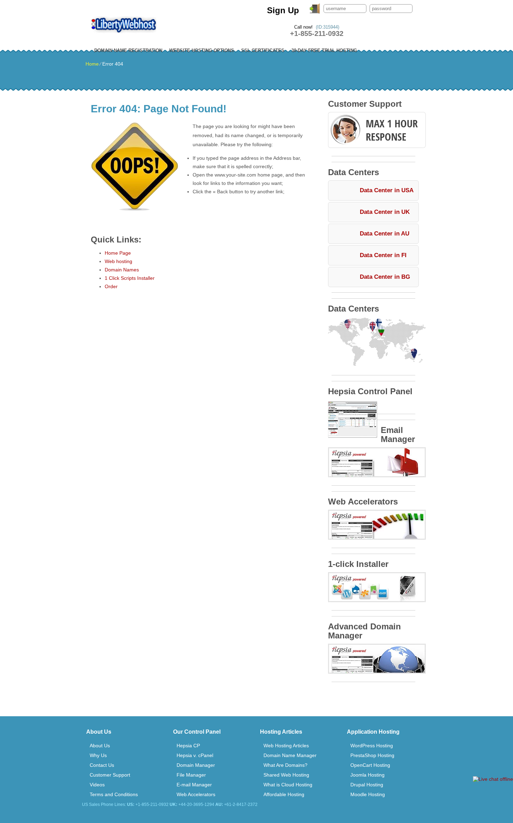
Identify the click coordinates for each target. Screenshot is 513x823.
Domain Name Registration (128, 50)
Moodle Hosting (367, 794)
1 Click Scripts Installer (130, 278)
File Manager (191, 775)
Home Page (118, 253)
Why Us (98, 755)
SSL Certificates (262, 50)
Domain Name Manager (290, 755)
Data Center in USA (387, 190)
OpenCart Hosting (370, 765)
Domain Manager (196, 765)
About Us (100, 745)
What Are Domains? (285, 765)
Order (111, 286)
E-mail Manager (194, 784)
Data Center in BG (385, 277)
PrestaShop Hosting (372, 755)
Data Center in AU (384, 233)
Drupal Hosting (366, 784)
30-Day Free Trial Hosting (324, 50)
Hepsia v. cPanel (195, 755)
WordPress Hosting (371, 745)
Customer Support (110, 775)
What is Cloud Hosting (287, 784)
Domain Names (122, 269)
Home (92, 64)
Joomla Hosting (367, 775)
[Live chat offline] (493, 779)
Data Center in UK (385, 212)
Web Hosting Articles (286, 745)
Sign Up (283, 10)
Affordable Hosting (283, 794)
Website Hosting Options (201, 50)
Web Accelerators (196, 794)
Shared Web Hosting (286, 775)
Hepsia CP (188, 745)
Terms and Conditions (114, 794)
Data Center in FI (383, 255)
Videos (97, 784)
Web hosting (118, 261)
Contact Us (102, 765)
